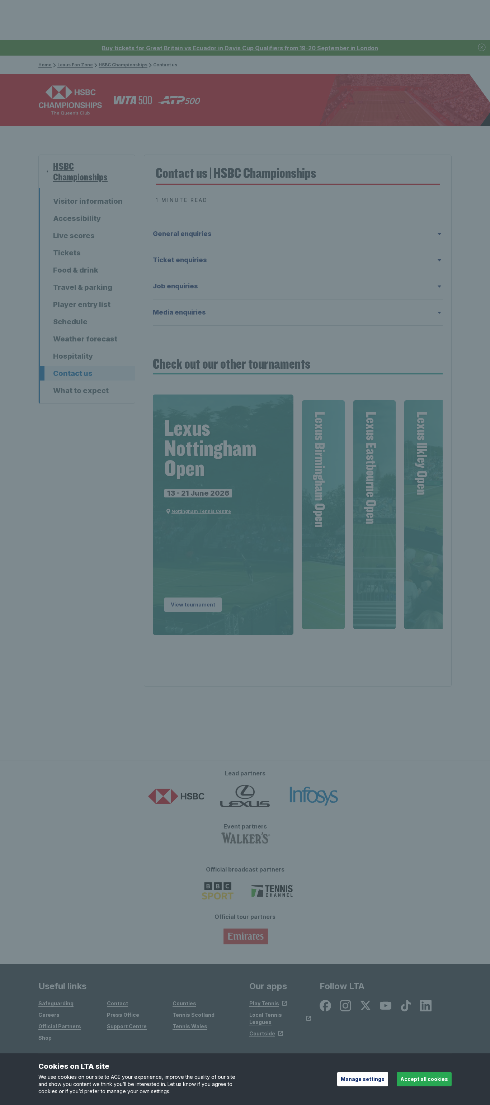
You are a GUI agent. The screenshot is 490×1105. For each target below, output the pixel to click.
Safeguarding (56, 1003)
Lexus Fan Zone (75, 64)
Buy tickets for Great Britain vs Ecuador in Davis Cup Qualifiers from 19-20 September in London (240, 48)
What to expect (81, 390)
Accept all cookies (424, 1079)
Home (45, 64)
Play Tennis (264, 1003)
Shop (45, 1038)
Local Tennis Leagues (265, 1018)
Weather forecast (85, 339)
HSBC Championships (123, 64)
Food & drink (75, 270)
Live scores (74, 235)
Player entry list (81, 304)
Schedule (70, 321)
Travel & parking (82, 287)
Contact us (73, 373)
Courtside (262, 1033)
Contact (117, 1003)
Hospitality (73, 356)
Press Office (123, 1015)
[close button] (482, 48)
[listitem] (325, 1005)
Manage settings (363, 1079)
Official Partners (59, 1026)
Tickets (67, 253)
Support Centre (127, 1026)
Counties (184, 1003)
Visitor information (88, 201)
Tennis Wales (190, 1026)
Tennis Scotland (194, 1015)
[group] (223, 515)
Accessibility (77, 218)
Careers (49, 1015)
